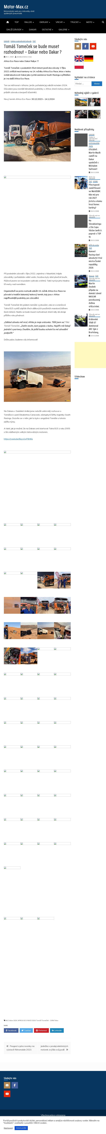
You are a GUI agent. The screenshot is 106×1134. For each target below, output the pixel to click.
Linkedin (58, 1029)
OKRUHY (44, 22)
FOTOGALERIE (94, 143)
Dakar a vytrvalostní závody (21, 41)
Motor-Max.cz (16, 6)
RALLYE (28, 22)
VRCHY (59, 22)
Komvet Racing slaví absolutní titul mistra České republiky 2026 (95, 259)
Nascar (91, 276)
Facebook (12, 1029)
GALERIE (63, 29)
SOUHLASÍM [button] (21, 1128)
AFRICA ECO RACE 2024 (27, 1019)
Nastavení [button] (8, 1128)
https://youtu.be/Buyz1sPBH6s (18, 439)
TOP (16, 22)
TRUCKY (74, 22)
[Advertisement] (90, 355)
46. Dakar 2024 (11, 1019)
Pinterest (42, 1029)
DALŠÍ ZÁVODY (13, 29)
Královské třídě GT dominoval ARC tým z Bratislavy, (94, 325)
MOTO (89, 22)
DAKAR (32, 29)
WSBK (95, 181)
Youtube (93, 46)
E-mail (78, 46)
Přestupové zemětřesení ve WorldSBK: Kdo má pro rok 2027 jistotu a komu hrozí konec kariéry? (95, 196)
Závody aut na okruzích (94, 216)
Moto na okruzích (92, 177)
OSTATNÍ (46, 29)
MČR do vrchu (94, 245)
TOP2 (91, 146)
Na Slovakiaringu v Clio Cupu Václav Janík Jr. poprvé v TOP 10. (95, 229)
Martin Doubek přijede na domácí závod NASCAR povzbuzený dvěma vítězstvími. (95, 295)
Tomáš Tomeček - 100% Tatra (47, 1019)
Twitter (27, 1029)
